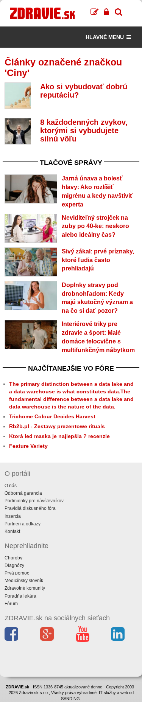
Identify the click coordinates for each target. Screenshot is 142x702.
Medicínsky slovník (24, 580)
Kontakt (12, 531)
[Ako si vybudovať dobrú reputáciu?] (18, 95)
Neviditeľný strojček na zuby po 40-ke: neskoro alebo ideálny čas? (95, 226)
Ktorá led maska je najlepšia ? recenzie (59, 436)
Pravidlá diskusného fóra (30, 508)
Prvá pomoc (17, 573)
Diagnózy (14, 565)
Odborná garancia (23, 493)
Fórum (11, 603)
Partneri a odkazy (23, 523)
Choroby (13, 558)
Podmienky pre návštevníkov (34, 500)
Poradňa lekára (20, 596)
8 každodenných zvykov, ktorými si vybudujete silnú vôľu (84, 130)
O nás (11, 485)
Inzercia (13, 516)
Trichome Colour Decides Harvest (52, 416)
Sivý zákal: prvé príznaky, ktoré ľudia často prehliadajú (98, 260)
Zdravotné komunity (25, 588)
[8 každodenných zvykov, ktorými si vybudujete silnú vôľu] (18, 131)
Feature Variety (28, 446)
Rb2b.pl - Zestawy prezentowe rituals (57, 426)
